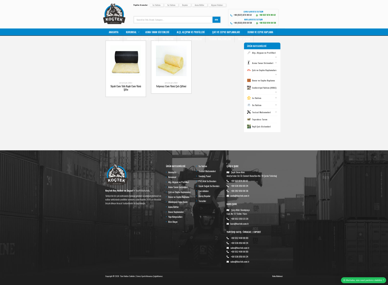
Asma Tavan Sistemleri (157, 32)
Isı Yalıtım (114, 39)
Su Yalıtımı (171, 5)
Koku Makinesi (277, 276)
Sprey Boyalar (205, 196)
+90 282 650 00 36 (239, 190)
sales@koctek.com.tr (239, 247)
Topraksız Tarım (259, 119)
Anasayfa (113, 32)
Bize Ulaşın (244, 39)
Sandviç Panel (205, 176)
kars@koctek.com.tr (239, 223)
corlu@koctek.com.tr (239, 195)
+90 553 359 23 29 (239, 218)
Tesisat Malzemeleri (220, 39)
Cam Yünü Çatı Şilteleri (125, 83)
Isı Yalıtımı (157, 5)
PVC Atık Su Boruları (207, 181)
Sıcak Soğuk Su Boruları (209, 186)
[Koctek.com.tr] (114, 23)
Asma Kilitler (199, 5)
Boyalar (185, 5)
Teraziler (202, 201)
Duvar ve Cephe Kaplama (260, 32)
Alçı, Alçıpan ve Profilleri (191, 32)
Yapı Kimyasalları (175, 216)
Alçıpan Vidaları (217, 5)
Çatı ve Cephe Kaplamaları (226, 32)
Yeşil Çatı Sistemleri (261, 126)
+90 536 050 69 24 (239, 185)
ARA (216, 19)
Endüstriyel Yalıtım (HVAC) (141, 39)
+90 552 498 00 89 (239, 238)
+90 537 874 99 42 (239, 180)
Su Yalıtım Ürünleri (191, 39)
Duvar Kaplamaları (176, 211)
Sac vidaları (204, 191)
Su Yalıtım (256, 105)
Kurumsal (131, 32)
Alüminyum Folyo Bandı (177, 201)
